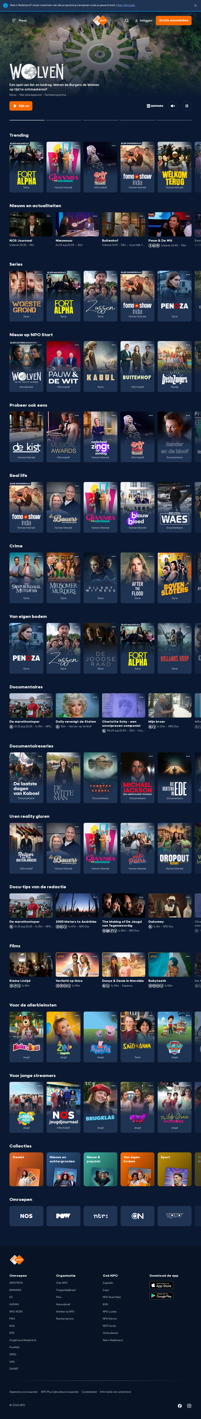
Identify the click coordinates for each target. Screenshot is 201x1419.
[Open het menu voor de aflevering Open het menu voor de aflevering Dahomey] (187, 897)
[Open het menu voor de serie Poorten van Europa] (113, 756)
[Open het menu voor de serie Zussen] (113, 274)
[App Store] (161, 1285)
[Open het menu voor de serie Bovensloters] (188, 556)
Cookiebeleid (89, 1392)
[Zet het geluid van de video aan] (172, 106)
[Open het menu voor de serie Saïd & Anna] (150, 1015)
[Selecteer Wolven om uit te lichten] (27, 118)
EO (11, 1297)
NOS (12, 1326)
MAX (12, 1318)
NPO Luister (110, 1311)
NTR (11, 1333)
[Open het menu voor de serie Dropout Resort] (188, 826)
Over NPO (62, 1283)
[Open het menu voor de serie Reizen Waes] (188, 486)
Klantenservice (64, 1318)
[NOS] (26, 1216)
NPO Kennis (110, 1318)
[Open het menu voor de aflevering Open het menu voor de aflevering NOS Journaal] (48, 216)
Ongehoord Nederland (22, 1340)
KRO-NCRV (16, 1311)
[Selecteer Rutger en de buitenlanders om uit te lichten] (100, 118)
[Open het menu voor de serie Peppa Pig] (113, 1015)
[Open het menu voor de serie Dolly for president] (113, 145)
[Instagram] (189, 1407)
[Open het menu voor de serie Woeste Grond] (39, 274)
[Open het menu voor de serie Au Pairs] (150, 826)
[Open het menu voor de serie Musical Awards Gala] (76, 415)
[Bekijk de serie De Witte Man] (63, 777)
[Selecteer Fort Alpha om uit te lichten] (137, 118)
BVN (105, 1304)
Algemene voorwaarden (23, 1392)
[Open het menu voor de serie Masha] (39, 1015)
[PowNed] (63, 1216)
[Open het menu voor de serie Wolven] (39, 345)
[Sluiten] (195, 5)
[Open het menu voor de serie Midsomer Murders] (76, 556)
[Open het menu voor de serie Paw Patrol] (188, 1015)
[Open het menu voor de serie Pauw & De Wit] (76, 345)
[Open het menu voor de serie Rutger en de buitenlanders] (39, 826)
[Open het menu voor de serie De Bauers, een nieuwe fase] (76, 486)
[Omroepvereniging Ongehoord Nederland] (137, 1216)
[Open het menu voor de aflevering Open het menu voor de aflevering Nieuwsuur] (95, 216)
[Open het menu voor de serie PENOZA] (188, 274)
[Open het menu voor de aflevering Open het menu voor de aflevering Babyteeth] (187, 956)
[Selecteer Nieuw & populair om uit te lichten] (174, 118)
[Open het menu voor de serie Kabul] (113, 345)
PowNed (14, 1347)
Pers (58, 1297)
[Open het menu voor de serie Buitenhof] (150, 345)
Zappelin (108, 1283)
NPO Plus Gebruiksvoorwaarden (60, 1392)
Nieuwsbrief (63, 1304)
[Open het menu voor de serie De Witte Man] (76, 756)
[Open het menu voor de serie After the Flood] (150, 556)
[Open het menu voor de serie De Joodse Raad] (113, 627)
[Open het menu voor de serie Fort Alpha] (39, 145)
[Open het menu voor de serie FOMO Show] (150, 145)
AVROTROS (16, 1283)
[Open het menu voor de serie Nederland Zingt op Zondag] (113, 415)
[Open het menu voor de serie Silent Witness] (113, 556)
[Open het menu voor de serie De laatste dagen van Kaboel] (39, 756)
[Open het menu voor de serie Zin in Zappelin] (76, 1015)
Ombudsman (110, 1333)
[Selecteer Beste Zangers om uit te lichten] (63, 118)
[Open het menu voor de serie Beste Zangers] (188, 345)
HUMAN (14, 1304)
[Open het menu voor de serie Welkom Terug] (188, 145)
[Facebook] (179, 1407)
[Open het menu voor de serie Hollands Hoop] (188, 627)
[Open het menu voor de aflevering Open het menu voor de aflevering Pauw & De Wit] (187, 216)
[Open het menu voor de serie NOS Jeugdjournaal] (76, 1085)
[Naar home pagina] (100, 20)
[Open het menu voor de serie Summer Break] (39, 1085)
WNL (12, 1361)
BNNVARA (15, 1290)
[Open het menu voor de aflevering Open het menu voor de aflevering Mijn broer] (187, 697)
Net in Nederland (113, 1340)
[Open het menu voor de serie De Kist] (39, 415)
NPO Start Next (112, 1297)
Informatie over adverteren (115, 1392)
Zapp (106, 1290)
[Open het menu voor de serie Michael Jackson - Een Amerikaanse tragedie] (150, 756)
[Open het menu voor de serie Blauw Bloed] (150, 486)
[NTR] (101, 1216)
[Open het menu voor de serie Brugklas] (113, 1085)
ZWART (13, 1369)
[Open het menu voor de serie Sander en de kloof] (188, 415)
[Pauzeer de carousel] (187, 106)
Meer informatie (125, 5)
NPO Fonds (109, 1326)
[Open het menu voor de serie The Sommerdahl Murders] (39, 556)
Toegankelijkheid (66, 1290)
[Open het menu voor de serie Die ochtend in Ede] (188, 756)
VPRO (12, 1354)
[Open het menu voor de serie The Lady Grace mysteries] (188, 1085)
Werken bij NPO (65, 1311)
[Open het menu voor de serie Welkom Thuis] (150, 1085)
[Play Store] (161, 1295)
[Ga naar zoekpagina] (127, 20)
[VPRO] (175, 1216)
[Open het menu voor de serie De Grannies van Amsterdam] (76, 145)
